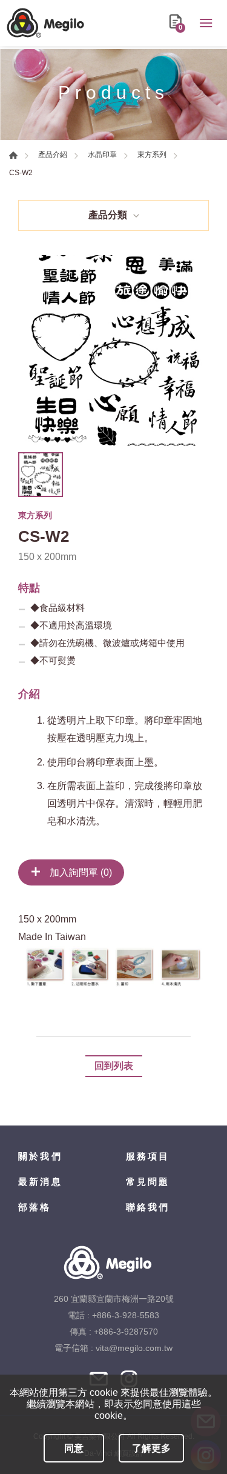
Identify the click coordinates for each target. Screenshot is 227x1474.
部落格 (34, 1207)
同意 (74, 1448)
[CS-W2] (113, 350)
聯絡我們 (148, 1207)
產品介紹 (52, 154)
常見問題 (148, 1181)
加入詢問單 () (79, 872)
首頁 (13, 155)
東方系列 (151, 154)
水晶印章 (102, 154)
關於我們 (40, 1156)
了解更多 (151, 1448)
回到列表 (113, 1066)
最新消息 (40, 1181)
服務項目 (148, 1156)
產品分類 (107, 215)
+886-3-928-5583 (125, 1315)
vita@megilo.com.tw (134, 1348)
